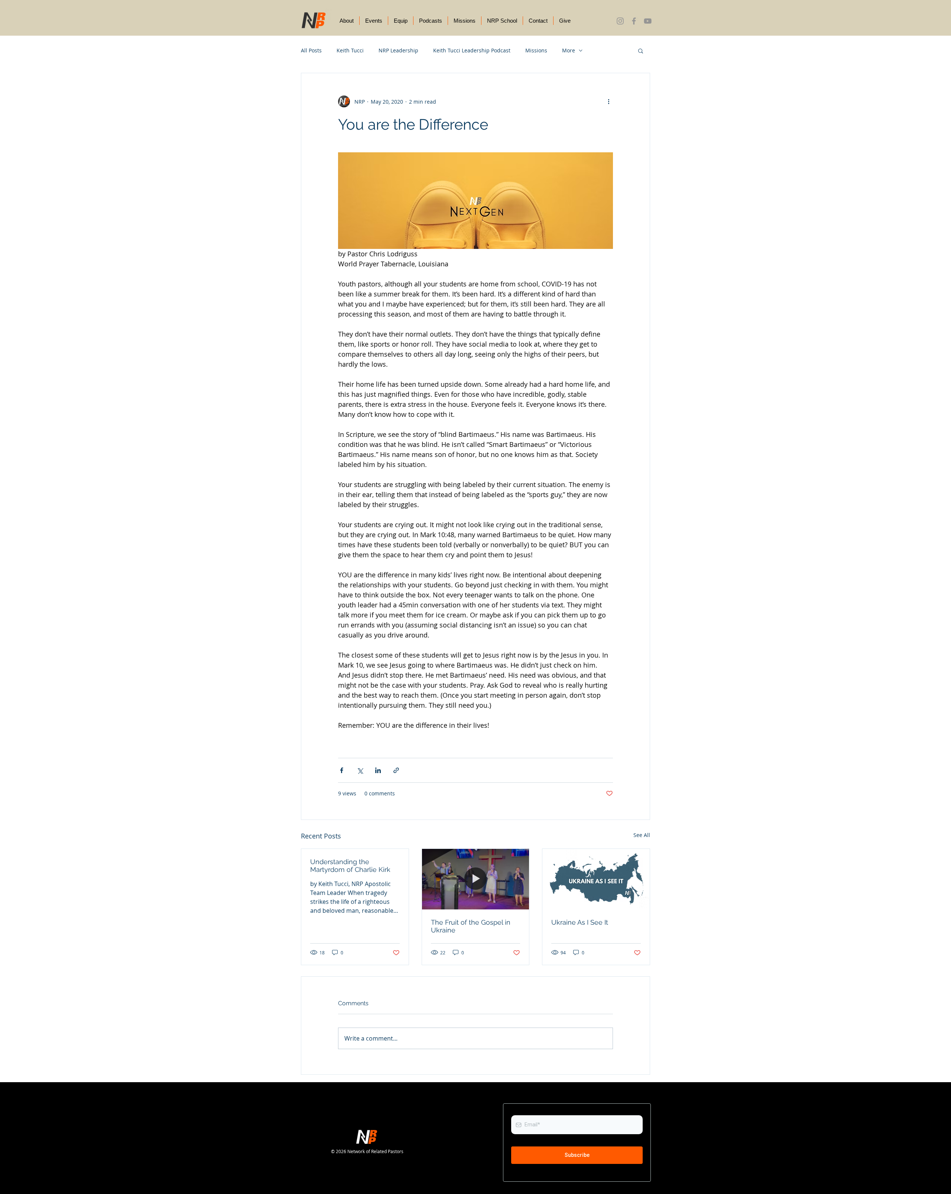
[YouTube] (647, 21)
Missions (536, 50)
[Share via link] (396, 770)
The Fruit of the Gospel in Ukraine (470, 926)
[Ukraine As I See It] (596, 879)
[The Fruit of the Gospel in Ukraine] (475, 879)
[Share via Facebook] (341, 770)
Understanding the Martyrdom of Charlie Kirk (350, 865)
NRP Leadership (398, 50)
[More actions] (608, 101)
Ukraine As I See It (579, 922)
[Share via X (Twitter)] (359, 770)
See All (641, 834)
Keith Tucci (350, 50)
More (568, 50)
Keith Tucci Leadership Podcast (471, 50)
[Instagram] (620, 21)
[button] (640, 50)
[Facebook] (634, 21)
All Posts (311, 50)
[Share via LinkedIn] (378, 770)
